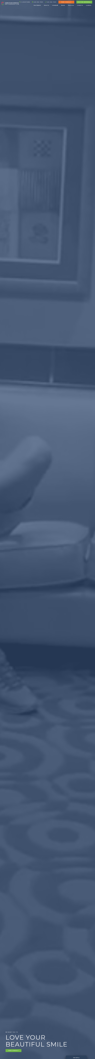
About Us (46, 5)
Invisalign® (55, 5)
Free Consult (66, 2)
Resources (71, 5)
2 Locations (25, 2)
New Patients (37, 5)
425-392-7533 (38, 2)
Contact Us (80, 5)
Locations (88, 5)
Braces (63, 5)
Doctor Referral (84, 2)
